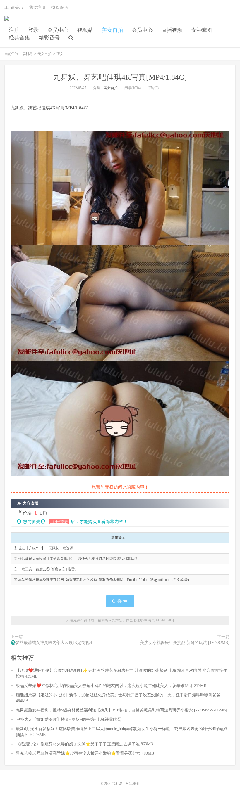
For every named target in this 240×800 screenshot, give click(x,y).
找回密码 (59, 7)
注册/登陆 (59, 522)
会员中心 (57, 30)
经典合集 (19, 38)
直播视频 (172, 30)
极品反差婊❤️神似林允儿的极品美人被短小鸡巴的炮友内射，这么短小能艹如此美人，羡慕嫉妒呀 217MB (111, 685)
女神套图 (201, 30)
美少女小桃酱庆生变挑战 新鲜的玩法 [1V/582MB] (184, 642)
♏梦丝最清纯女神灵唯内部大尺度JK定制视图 (52, 642)
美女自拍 (112, 30)
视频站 (85, 30)
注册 (14, 30)
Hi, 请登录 (13, 7)
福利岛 (6, 20)
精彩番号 (49, 38)
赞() (122, 601)
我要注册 (37, 7)
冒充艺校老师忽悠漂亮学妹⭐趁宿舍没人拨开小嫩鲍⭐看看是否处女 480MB (85, 753)
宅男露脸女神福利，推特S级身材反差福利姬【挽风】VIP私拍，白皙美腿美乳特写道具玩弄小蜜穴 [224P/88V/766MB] (121, 710)
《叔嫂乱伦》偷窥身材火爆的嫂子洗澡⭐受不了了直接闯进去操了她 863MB (84, 744)
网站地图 (132, 784)
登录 (33, 30)
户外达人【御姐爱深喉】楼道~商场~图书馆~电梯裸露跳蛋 (68, 719)
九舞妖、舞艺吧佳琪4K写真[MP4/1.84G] (120, 77)
